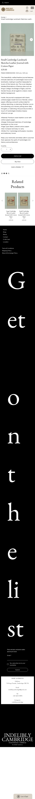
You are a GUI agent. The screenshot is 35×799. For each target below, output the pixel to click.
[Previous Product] (2, 201)
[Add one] (10, 149)
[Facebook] (4, 173)
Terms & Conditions (8, 248)
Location (5, 242)
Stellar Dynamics (18, 744)
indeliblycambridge (17, 702)
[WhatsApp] (2, 173)
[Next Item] (31, 39)
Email (9, 655)
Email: (17, 687)
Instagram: (17, 700)
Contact (5, 237)
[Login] (27, 11)
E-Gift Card (6, 239)
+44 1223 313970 (17, 696)
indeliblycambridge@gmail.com (17, 689)
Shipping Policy (6, 250)
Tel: (17, 694)
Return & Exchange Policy (10, 253)
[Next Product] (33, 201)
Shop (4, 232)
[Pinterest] (6, 173)
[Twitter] (9, 173)
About (5, 234)
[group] (17, 208)
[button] (27, 8)
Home (5, 229)
